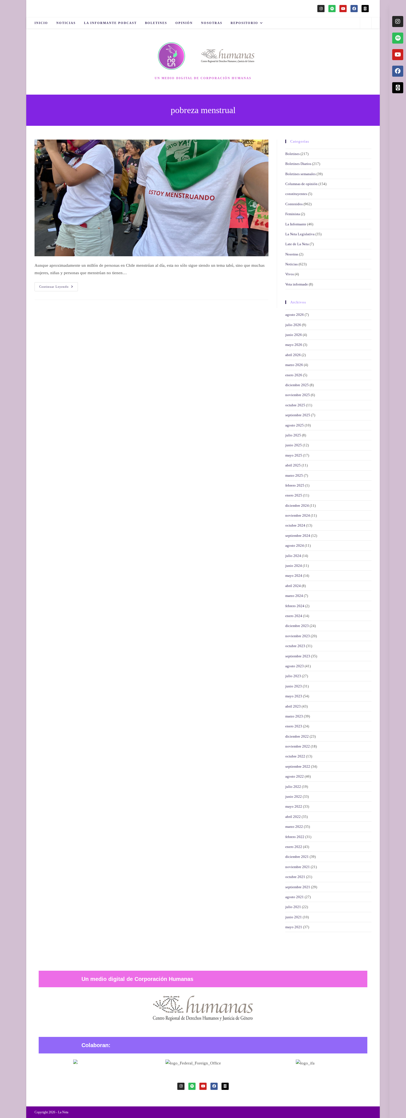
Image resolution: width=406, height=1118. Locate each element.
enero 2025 (293, 495)
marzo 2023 (294, 716)
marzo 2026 (294, 365)
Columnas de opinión (301, 184)
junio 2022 (293, 796)
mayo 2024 (293, 575)
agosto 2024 (294, 545)
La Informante (295, 224)
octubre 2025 (295, 405)
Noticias (291, 264)
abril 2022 (293, 817)
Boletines (292, 154)
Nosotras (291, 254)
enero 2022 (293, 847)
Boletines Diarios (298, 164)
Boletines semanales (300, 174)
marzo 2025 (294, 475)
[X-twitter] (365, 8)
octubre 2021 (295, 877)
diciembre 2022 (297, 736)
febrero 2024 (294, 606)
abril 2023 (293, 706)
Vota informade (296, 284)
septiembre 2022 (297, 766)
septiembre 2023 (297, 656)
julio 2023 (293, 676)
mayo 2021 (293, 927)
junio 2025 (293, 445)
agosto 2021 (294, 897)
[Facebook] (354, 8)
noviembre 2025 (297, 395)
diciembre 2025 (297, 385)
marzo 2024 (294, 596)
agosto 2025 (294, 425)
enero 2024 (293, 616)
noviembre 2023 (297, 636)
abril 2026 (293, 355)
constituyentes (296, 194)
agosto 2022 (294, 776)
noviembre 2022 (297, 746)
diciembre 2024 (297, 505)
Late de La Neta (297, 244)
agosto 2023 (294, 666)
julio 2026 (293, 325)
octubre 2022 (295, 756)
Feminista (292, 214)
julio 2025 (293, 435)
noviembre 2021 (297, 867)
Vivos (289, 274)
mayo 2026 (293, 345)
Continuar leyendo (58, 285)
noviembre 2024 (297, 515)
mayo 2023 (293, 696)
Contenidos (294, 204)
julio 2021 (293, 907)
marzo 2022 (294, 827)
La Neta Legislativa (300, 234)
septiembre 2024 (297, 535)
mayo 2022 (293, 806)
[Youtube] (343, 8)
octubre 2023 (295, 646)
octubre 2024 (295, 525)
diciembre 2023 (297, 626)
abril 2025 (293, 465)
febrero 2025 (294, 485)
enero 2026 (293, 375)
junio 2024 (293, 566)
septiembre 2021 (297, 887)
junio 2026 (293, 335)
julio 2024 (293, 556)
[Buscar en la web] (366, 23)
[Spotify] (332, 8)
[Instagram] (321, 8)
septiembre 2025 (297, 415)
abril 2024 (293, 586)
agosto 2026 (294, 315)
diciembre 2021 (297, 857)
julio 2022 (293, 787)
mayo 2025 (293, 455)
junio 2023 (293, 686)
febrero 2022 (294, 837)
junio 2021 (293, 917)
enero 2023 (293, 726)
